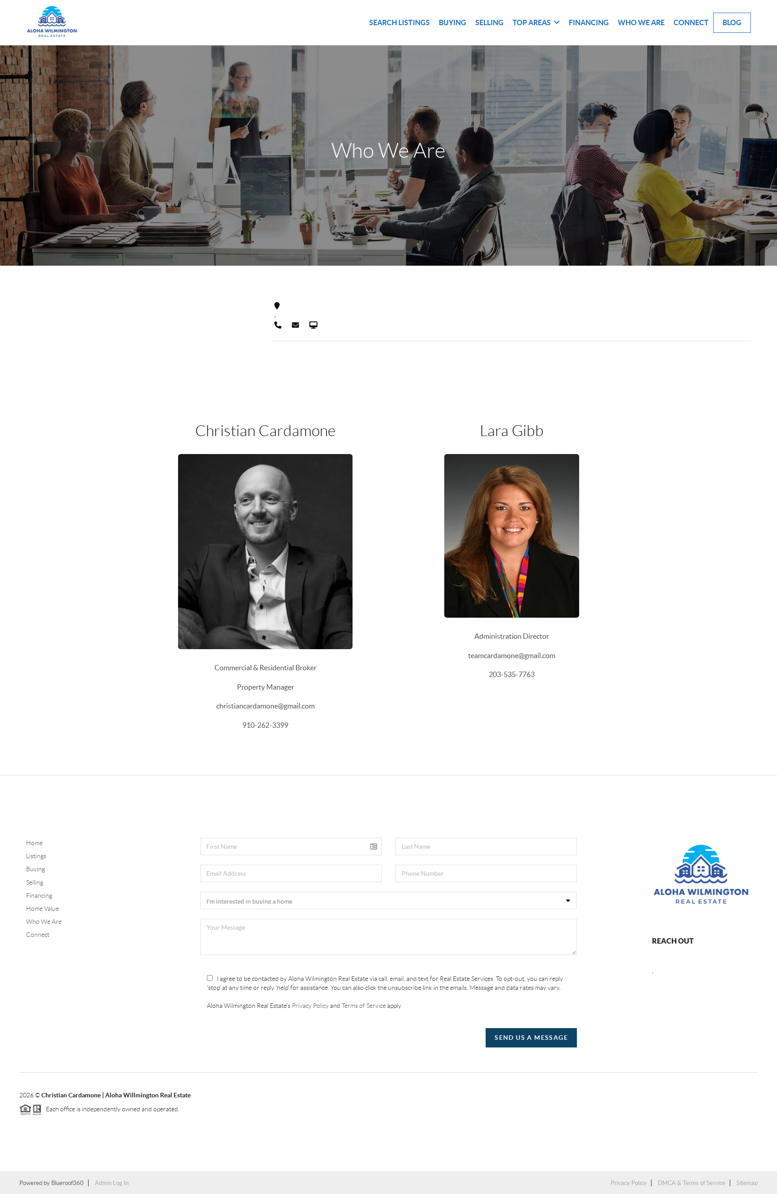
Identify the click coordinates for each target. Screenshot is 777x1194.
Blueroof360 (67, 1183)
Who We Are (641, 22)
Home (34, 842)
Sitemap (747, 1183)
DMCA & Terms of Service (691, 1183)
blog (732, 22)
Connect (691, 22)
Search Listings (399, 22)
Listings (36, 856)
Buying (452, 22)
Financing (589, 22)
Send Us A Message (531, 1037)
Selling (489, 22)
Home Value (42, 908)
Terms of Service (364, 1005)
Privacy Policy (310, 1005)
